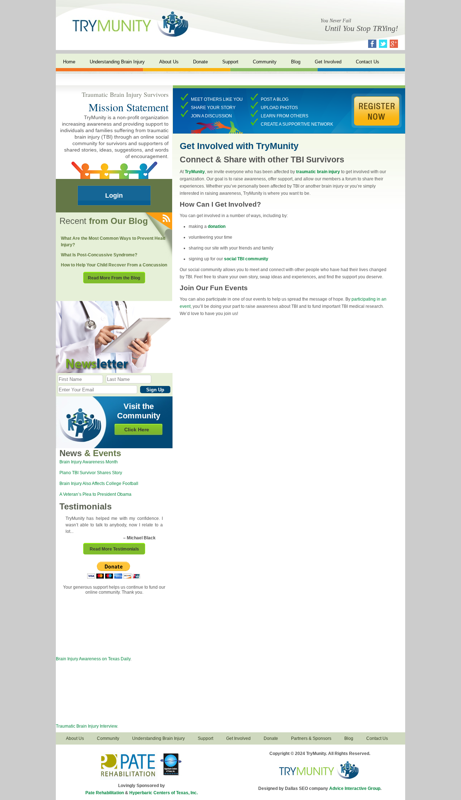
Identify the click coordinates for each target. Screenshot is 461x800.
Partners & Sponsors (311, 738)
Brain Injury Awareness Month (88, 461)
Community (265, 61)
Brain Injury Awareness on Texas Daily (93, 658)
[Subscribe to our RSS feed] (166, 218)
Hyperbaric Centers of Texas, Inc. (163, 792)
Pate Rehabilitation (104, 792)
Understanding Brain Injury (117, 61)
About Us (169, 61)
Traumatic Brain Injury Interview (86, 726)
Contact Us (367, 61)
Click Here (136, 429)
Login (114, 195)
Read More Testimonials (114, 549)
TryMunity (195, 171)
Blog (295, 61)
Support (230, 61)
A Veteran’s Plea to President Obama (95, 494)
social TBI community (246, 258)
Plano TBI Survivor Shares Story (90, 472)
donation (216, 226)
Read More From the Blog (114, 277)
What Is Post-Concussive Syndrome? (99, 254)
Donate (200, 61)
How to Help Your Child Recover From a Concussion (114, 265)
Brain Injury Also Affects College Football (98, 483)
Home (69, 61)
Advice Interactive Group (354, 788)
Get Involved (328, 61)
